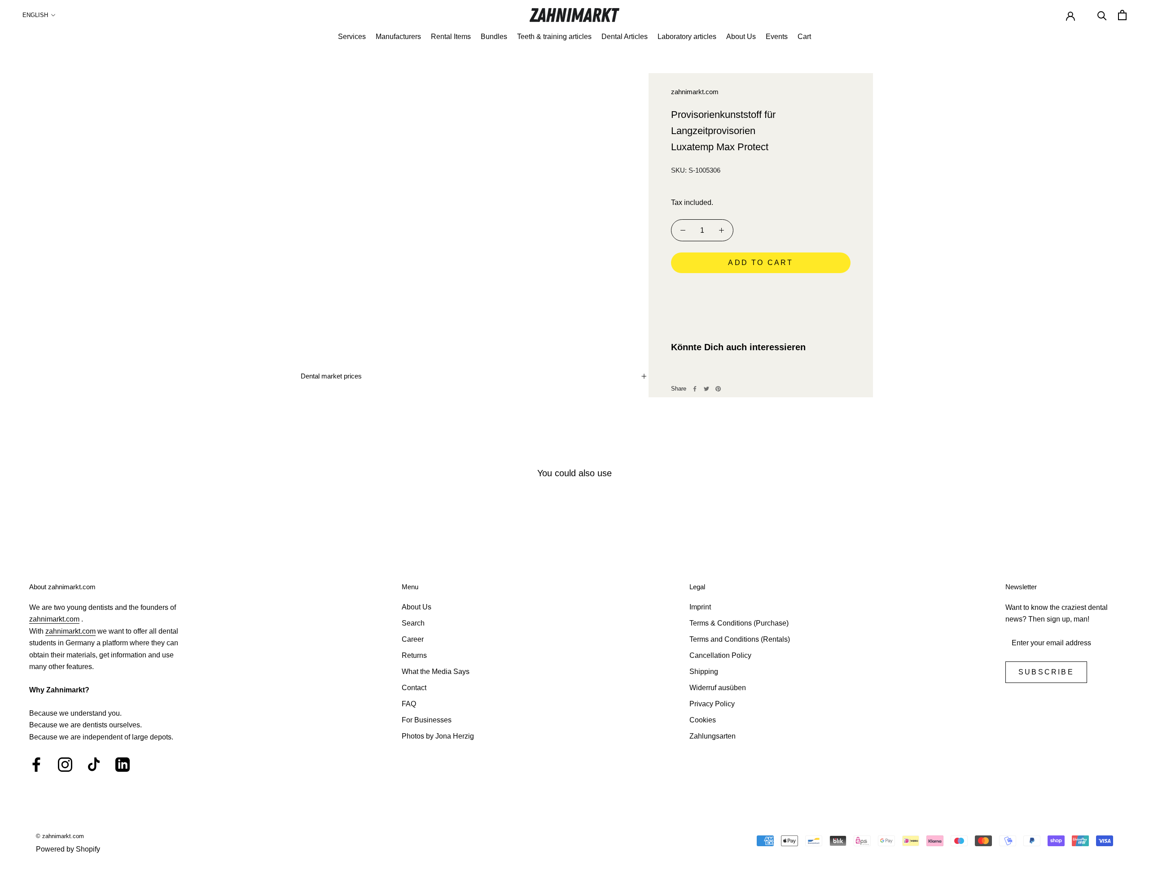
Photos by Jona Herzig (438, 736)
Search (413, 623)
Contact (414, 687)
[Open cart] (1122, 15)
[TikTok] (94, 764)
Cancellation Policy (720, 655)
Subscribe (1046, 672)
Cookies (702, 720)
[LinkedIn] (122, 764)
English (35, 15)
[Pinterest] (718, 388)
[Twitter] (706, 388)
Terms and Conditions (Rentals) (739, 639)
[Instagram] (65, 764)
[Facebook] (694, 388)
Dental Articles (624, 36)
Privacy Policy (712, 704)
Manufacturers (398, 36)
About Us (741, 36)
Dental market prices (331, 376)
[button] (761, 288)
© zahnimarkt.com (60, 836)
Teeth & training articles (554, 36)
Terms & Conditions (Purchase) (739, 623)
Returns (414, 655)
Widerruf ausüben (717, 687)
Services (352, 36)
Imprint (700, 607)
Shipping (703, 671)
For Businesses (427, 720)
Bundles (494, 36)
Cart (804, 36)
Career (413, 639)
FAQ (409, 704)
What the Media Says (435, 671)
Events (777, 36)
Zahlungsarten (712, 736)
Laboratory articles (687, 36)
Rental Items (451, 36)
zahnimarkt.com (695, 92)
